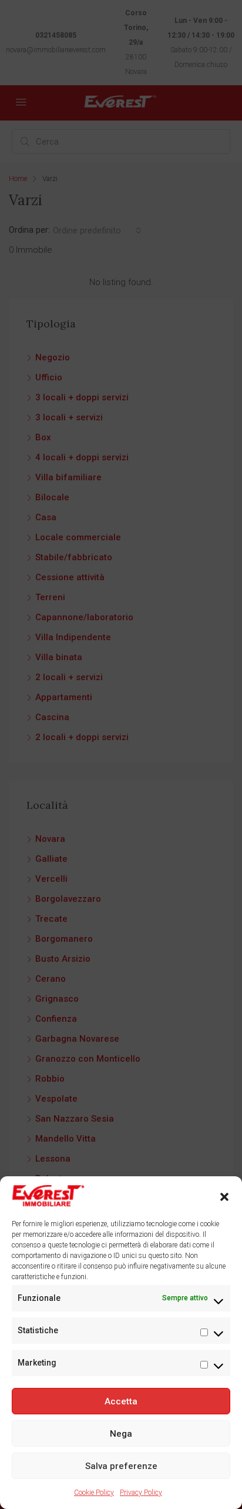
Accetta (121, 1401)
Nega (121, 1433)
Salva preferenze (121, 1466)
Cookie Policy (94, 1492)
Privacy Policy (141, 1492)
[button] (224, 1196)
